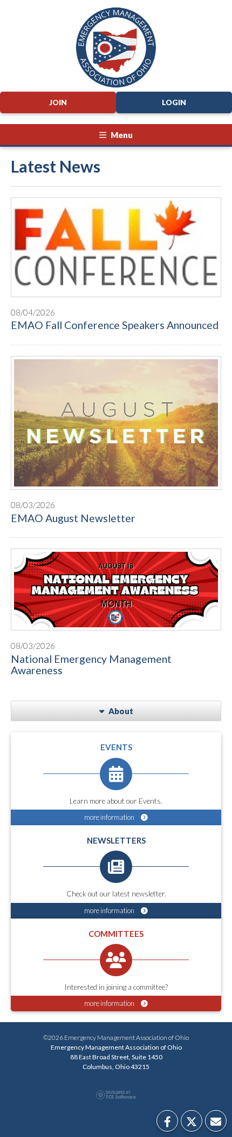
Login (174, 102)
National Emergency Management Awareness (91, 664)
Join (58, 102)
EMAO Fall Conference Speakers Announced (115, 325)
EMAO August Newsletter (73, 518)
